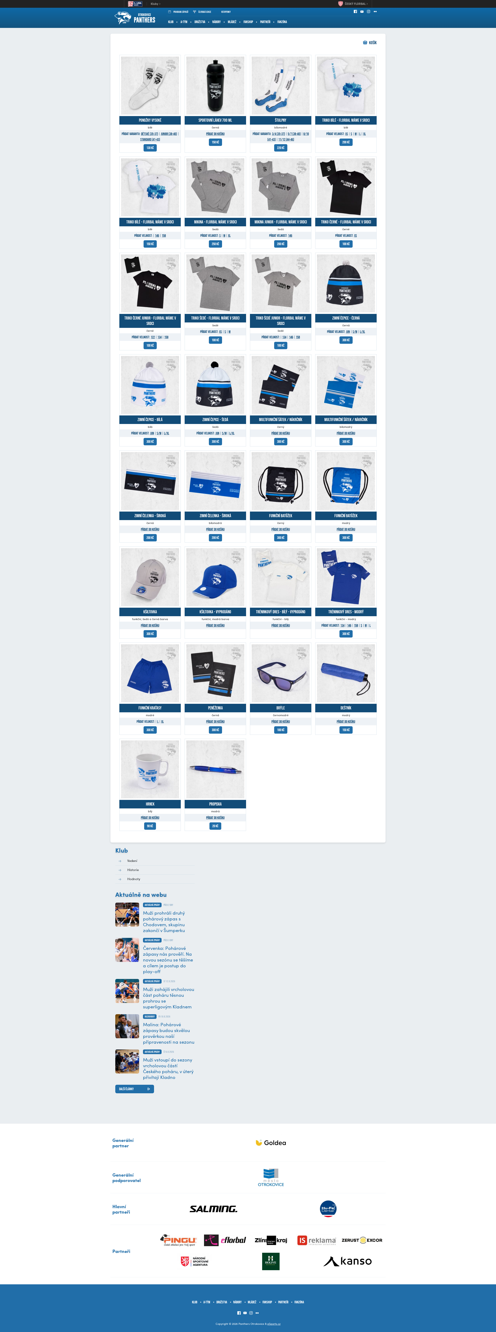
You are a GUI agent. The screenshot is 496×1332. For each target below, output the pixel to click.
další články (126, 1089)
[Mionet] (271, 1142)
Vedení (132, 860)
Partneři (265, 22)
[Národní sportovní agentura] (194, 1261)
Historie (133, 869)
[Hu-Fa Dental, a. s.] (328, 1209)
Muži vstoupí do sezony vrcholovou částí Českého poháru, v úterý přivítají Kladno (168, 1068)
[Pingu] (179, 1240)
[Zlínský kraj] (271, 1240)
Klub (170, 22)
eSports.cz (274, 1324)
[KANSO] (347, 1261)
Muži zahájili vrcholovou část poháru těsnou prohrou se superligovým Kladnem (168, 998)
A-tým (184, 22)
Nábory (216, 22)
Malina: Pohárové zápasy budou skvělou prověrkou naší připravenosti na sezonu (168, 1033)
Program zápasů (180, 11)
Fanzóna (282, 22)
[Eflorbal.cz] (225, 1240)
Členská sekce (204, 11)
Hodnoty (133, 878)
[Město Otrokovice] (271, 1177)
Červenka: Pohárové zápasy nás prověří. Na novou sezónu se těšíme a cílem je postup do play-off (168, 959)
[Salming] (213, 1209)
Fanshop (248, 22)
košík (373, 42)
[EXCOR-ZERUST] (363, 1240)
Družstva (200, 22)
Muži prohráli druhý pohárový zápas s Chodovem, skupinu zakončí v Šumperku (164, 921)
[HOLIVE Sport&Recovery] (271, 1261)
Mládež (232, 22)
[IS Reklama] (317, 1240)
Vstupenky (226, 11)
